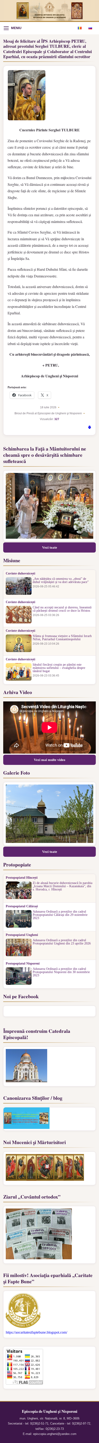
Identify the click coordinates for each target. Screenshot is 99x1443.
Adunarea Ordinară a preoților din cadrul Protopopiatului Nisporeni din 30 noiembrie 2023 (61, 972)
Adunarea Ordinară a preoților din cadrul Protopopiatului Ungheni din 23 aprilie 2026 (62, 942)
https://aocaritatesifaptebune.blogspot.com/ (36, 1332)
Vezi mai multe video (49, 760)
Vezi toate (49, 547)
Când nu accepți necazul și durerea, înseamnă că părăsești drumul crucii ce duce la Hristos (62, 609)
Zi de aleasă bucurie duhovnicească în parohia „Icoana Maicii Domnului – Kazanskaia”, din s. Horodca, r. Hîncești (62, 886)
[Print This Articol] (89, 428)
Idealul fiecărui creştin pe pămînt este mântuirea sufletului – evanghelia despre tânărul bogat (59, 668)
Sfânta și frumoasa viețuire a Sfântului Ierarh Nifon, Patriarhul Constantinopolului (62, 637)
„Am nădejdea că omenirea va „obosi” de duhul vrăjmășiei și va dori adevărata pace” (61, 580)
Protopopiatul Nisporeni (23, 963)
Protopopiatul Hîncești (22, 877)
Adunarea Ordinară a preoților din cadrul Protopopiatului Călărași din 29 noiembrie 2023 (60, 915)
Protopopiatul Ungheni (22, 935)
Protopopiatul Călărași (22, 906)
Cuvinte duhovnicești (20, 573)
